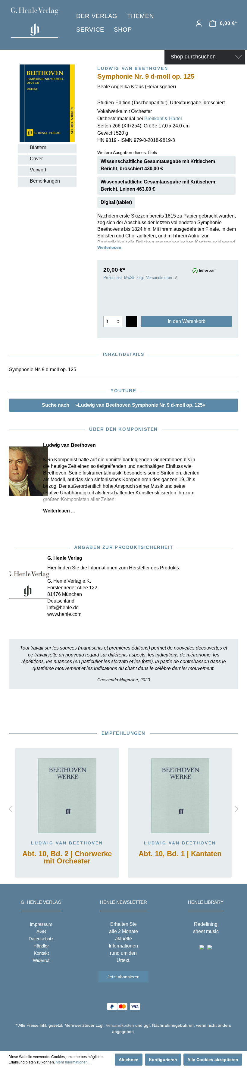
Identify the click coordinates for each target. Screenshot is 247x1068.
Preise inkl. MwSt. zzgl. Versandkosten (137, 277)
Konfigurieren (163, 1059)
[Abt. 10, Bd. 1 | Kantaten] (180, 796)
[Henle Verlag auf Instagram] (123, 1042)
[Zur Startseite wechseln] (34, 22)
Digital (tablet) (116, 202)
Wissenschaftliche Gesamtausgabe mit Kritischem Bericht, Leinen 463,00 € (158, 185)
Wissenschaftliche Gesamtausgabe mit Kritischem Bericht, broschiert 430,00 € (158, 165)
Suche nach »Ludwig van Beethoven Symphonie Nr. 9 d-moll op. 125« (123, 405)
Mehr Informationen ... (73, 1062)
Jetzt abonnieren (123, 976)
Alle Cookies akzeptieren (212, 1059)
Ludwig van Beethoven (67, 843)
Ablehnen (129, 1059)
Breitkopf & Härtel (163, 118)
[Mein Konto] (199, 23)
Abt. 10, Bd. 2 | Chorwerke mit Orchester (67, 857)
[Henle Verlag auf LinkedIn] (128, 1042)
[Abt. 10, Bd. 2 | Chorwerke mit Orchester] (67, 796)
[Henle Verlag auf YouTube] (119, 1042)
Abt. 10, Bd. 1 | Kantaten (180, 854)
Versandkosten (120, 1025)
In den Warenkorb (186, 321)
